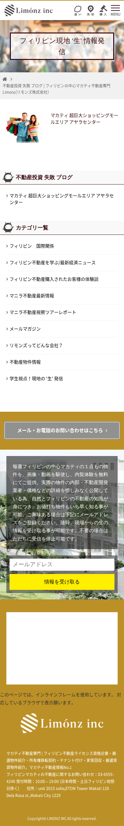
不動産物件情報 (25, 362)
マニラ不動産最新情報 (32, 295)
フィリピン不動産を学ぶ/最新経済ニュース (53, 262)
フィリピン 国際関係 (32, 246)
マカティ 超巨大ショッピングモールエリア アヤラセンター (62, 199)
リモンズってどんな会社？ (36, 345)
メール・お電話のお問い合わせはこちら (60, 430)
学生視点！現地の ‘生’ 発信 (36, 378)
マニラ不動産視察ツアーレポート (43, 312)
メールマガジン (25, 329)
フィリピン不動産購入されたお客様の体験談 (54, 279)
